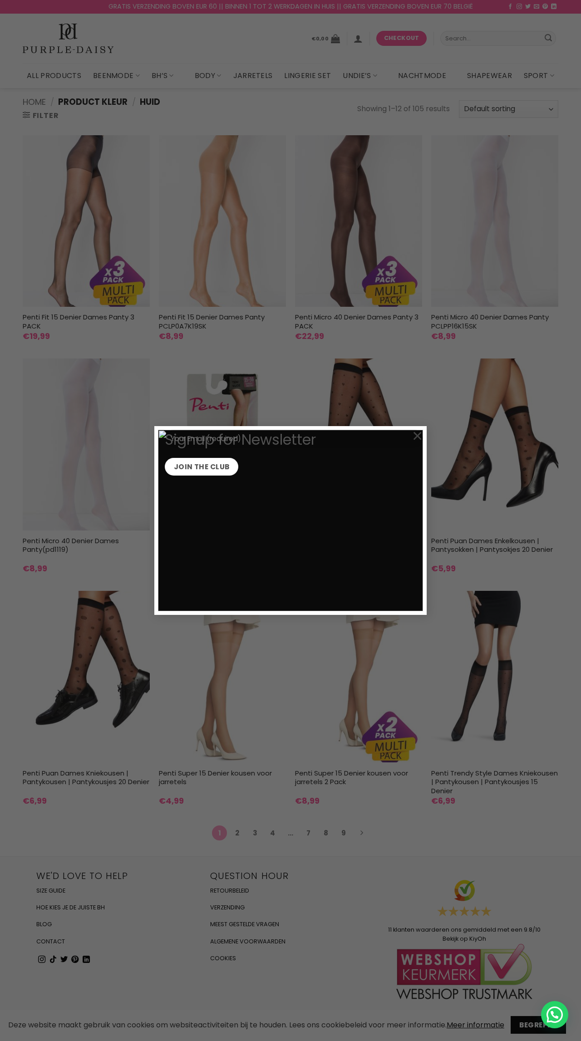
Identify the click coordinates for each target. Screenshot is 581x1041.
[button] (554, 1014)
